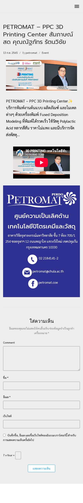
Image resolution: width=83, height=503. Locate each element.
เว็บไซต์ (7, 416)
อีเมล (6, 397)
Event (45, 52)
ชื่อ (5, 377)
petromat (31, 52)
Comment (9, 342)
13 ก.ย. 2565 (10, 52)
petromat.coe (48, 282)
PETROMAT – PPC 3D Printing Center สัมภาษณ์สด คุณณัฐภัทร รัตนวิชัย (38, 34)
